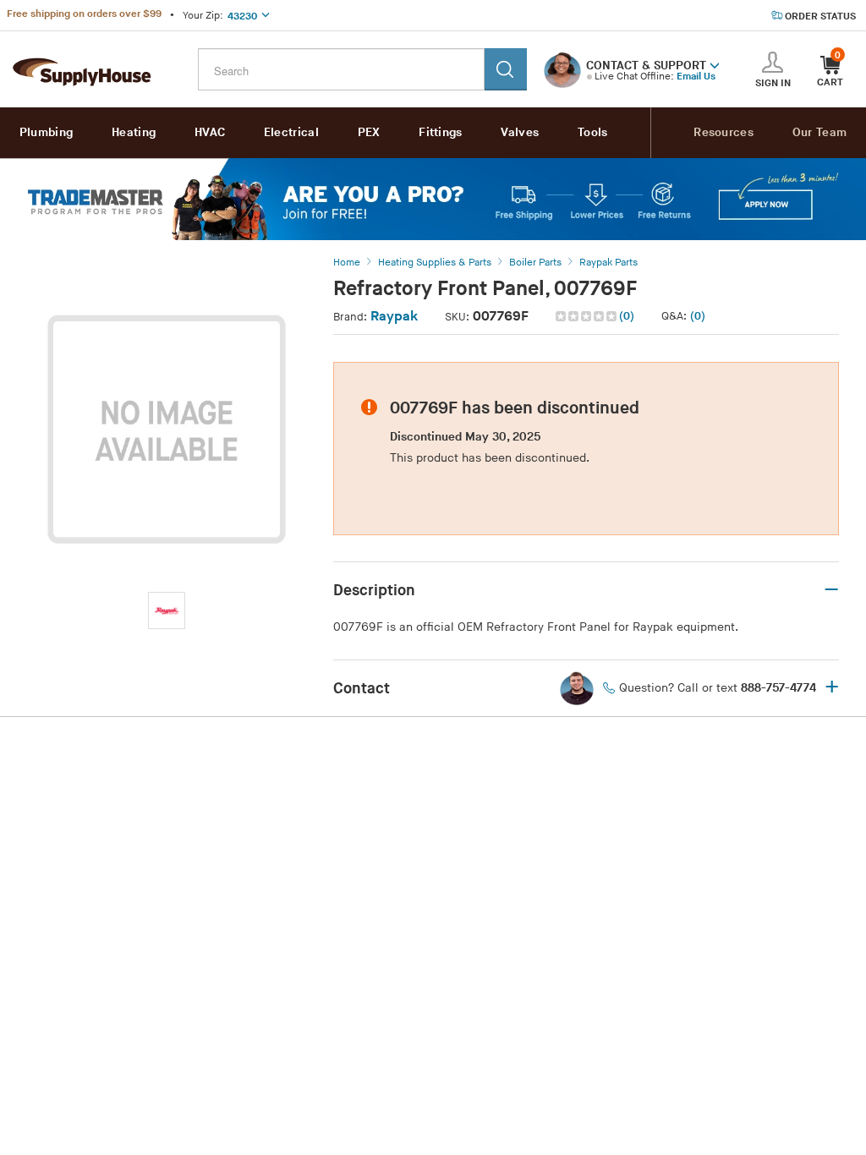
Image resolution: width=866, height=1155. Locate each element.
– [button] (831, 590)
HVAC (210, 132)
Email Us (696, 76)
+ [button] (832, 688)
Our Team (819, 132)
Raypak (394, 317)
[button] (714, 64)
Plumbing (46, 132)
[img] (587, 316)
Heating (134, 132)
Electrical (291, 132)
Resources (723, 132)
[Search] (506, 69)
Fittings (440, 132)
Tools (593, 132)
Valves (520, 132)
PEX (369, 132)
